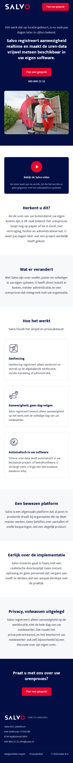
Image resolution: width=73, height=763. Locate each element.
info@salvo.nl (27, 742)
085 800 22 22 (36, 81)
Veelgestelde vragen (14, 754)
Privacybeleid (36, 754)
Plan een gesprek (55, 7)
